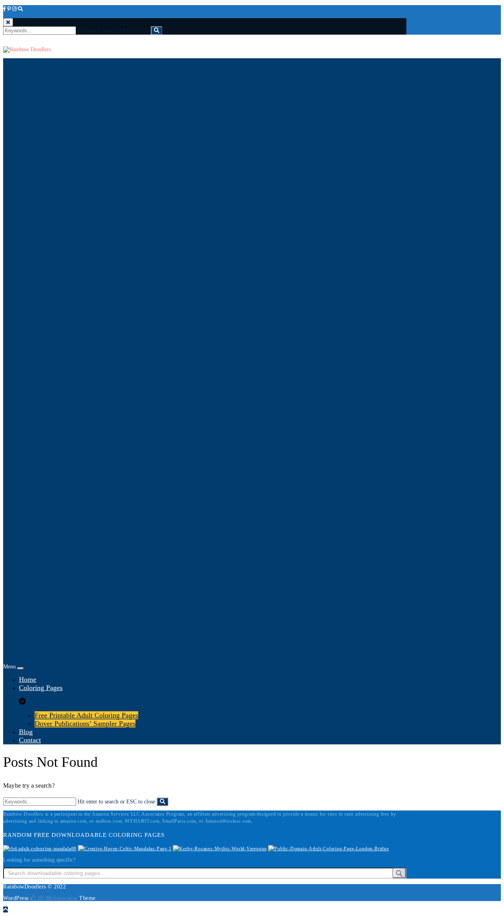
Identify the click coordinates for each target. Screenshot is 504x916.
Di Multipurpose (57, 898)
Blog (26, 732)
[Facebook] (4, 9)
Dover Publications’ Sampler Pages (85, 723)
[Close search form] (8, 22)
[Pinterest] (9, 9)
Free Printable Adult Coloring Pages (86, 715)
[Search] (20, 9)
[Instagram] (14, 9)
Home (27, 679)
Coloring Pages (41, 688)
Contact (30, 740)
